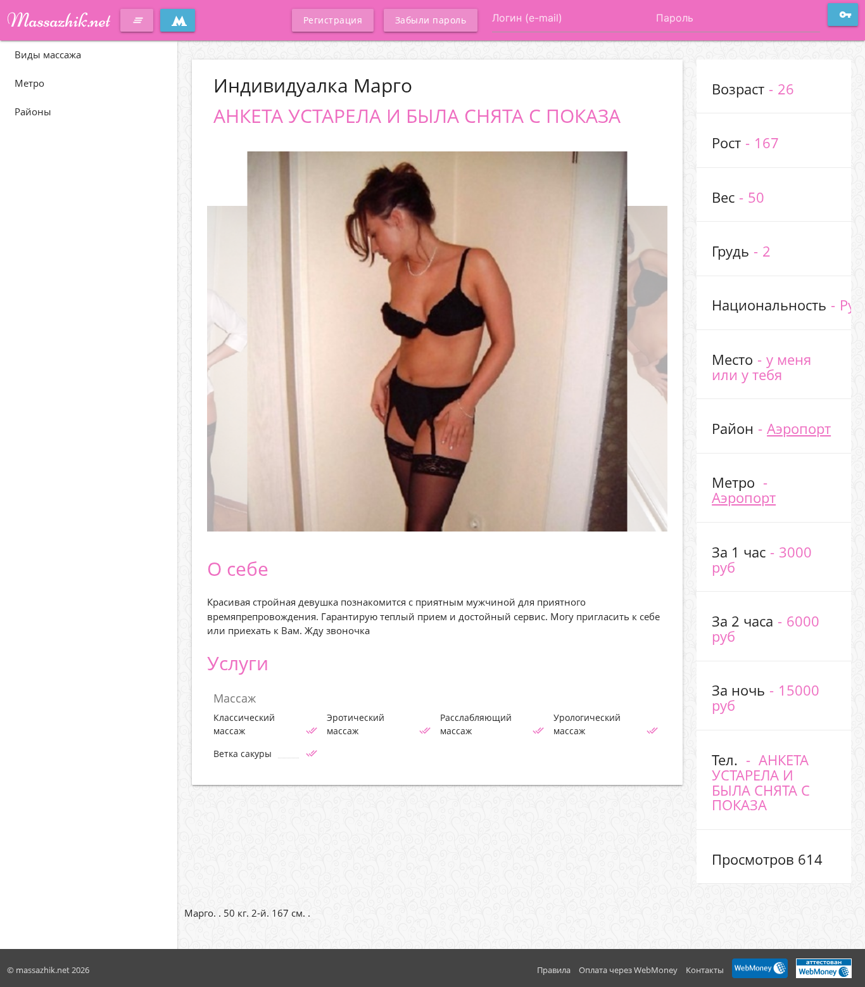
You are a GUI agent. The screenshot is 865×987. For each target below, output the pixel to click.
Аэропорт (799, 428)
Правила (554, 970)
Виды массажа (48, 54)
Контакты (705, 970)
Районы (33, 111)
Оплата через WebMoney (628, 970)
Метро (29, 83)
